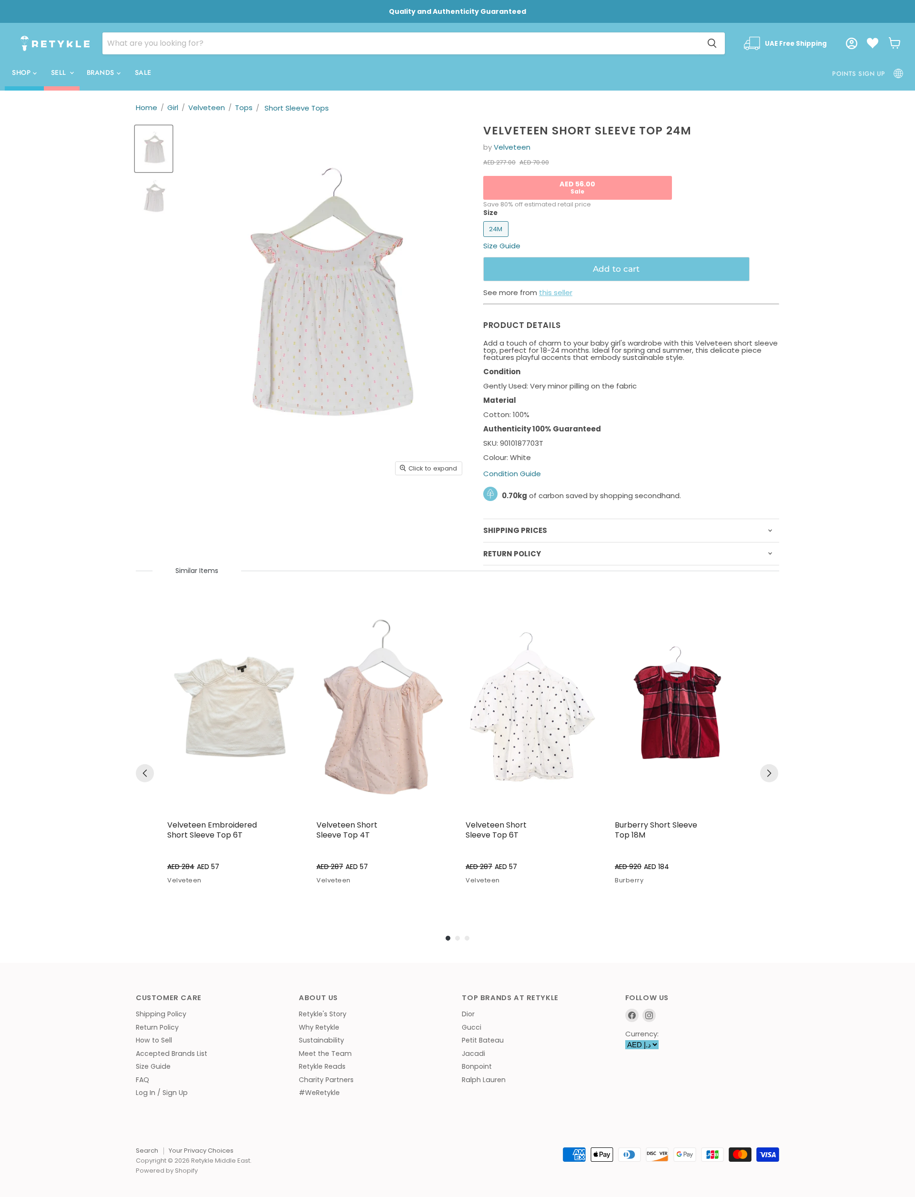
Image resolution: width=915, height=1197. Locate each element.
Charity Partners (326, 1079)
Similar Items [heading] (196, 570)
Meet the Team (325, 1053)
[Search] (712, 43)
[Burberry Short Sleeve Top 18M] (682, 707)
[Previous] (145, 773)
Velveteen (206, 107)
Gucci (471, 1027)
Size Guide (153, 1066)
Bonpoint (477, 1066)
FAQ (142, 1079)
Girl (172, 107)
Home (146, 107)
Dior (468, 1014)
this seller (555, 292)
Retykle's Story (322, 1014)
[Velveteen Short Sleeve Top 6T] (533, 707)
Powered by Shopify (167, 1170)
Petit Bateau (483, 1040)
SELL (60, 72)
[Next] (769, 773)
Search (147, 1150)
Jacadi (473, 1053)
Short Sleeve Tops (296, 108)
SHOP (22, 72)
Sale (143, 72)
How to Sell (154, 1040)
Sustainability (321, 1040)
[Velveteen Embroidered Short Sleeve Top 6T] (234, 707)
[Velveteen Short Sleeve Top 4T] (383, 707)
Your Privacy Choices (201, 1150)
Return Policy (157, 1027)
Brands (102, 72)
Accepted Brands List (171, 1053)
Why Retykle (319, 1027)
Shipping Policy (161, 1014)
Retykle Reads (322, 1066)
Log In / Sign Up (162, 1092)
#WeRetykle (319, 1092)
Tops (244, 107)
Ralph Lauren (484, 1079)
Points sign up (858, 73)
